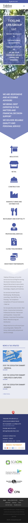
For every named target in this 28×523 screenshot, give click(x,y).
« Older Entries (6, 394)
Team (19, 502)
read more (5, 369)
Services (14, 502)
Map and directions (8, 425)
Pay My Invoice (17, 505)
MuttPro (8, 519)
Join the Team (8, 505)
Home (4, 500)
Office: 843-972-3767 (12, 500)
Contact (21, 500)
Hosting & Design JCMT (16, 519)
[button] (13, 412)
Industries (7, 502)
